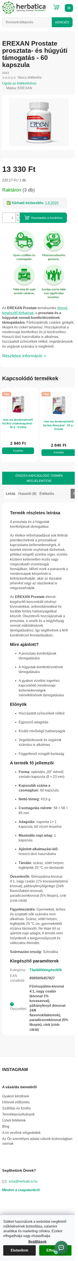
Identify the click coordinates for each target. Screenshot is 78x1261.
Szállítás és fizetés (16, 1108)
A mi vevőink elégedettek (21, 1133)
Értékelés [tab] (46, 493)
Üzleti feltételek (14, 1120)
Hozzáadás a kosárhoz (46, 217)
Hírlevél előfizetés (16, 1102)
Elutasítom (19, 1250)
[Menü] (68, 7)
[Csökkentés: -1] (17, 220)
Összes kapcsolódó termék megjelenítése (39, 478)
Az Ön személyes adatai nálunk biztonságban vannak (37, 1141)
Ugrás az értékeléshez (19, 83)
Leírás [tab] (10, 493)
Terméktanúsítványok (18, 1114)
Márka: (19, 88)
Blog (5, 1126)
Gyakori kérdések (15, 1096)
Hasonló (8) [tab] (27, 493)
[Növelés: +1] (17, 215)
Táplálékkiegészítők (45, 970)
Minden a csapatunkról (21, 1190)
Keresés (62, 22)
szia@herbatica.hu (23, 1181)
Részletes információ (22, 355)
